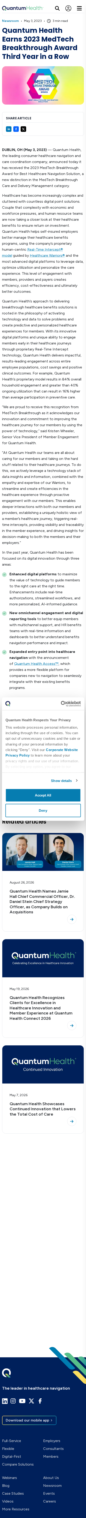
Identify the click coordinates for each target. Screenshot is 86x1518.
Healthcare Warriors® (47, 255)
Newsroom (10, 21)
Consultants (53, 1448)
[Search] (57, 8)
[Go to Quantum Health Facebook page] (40, 1401)
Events (49, 1493)
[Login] (68, 8)
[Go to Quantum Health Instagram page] (13, 1401)
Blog (5, 1485)
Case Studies (13, 1493)
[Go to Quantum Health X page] (31, 1401)
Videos (8, 1501)
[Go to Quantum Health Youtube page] (22, 1401)
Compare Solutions (18, 1464)
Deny (43, 810)
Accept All (43, 795)
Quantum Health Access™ (36, 663)
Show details (61, 780)
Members (50, 1456)
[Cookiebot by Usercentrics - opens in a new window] (61, 704)
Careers (49, 1501)
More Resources (15, 1509)
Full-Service (11, 1441)
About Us (51, 1478)
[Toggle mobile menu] (79, 8)
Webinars (9, 1478)
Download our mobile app (27, 1420)
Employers (51, 1441)
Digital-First (11, 1456)
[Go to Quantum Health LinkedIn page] (5, 1401)
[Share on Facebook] (16, 129)
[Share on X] (23, 129)
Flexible (8, 1448)
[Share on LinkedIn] (8, 129)
